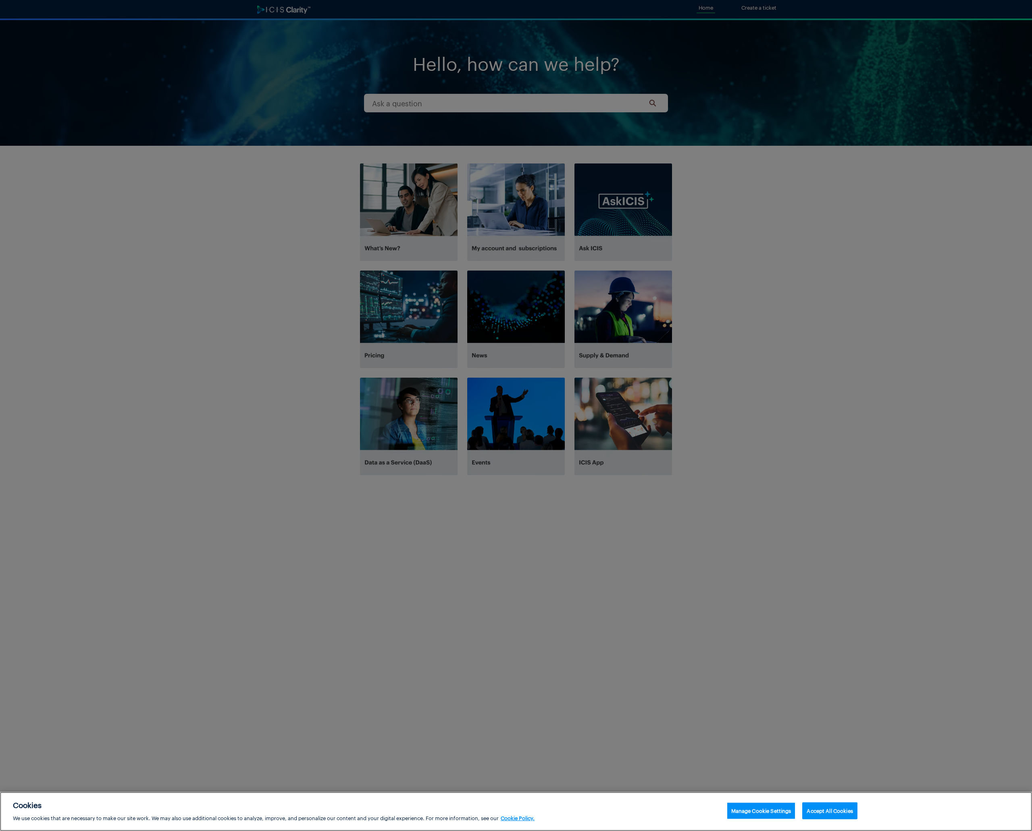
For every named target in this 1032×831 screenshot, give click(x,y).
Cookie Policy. (518, 817)
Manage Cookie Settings (761, 810)
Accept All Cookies (830, 810)
